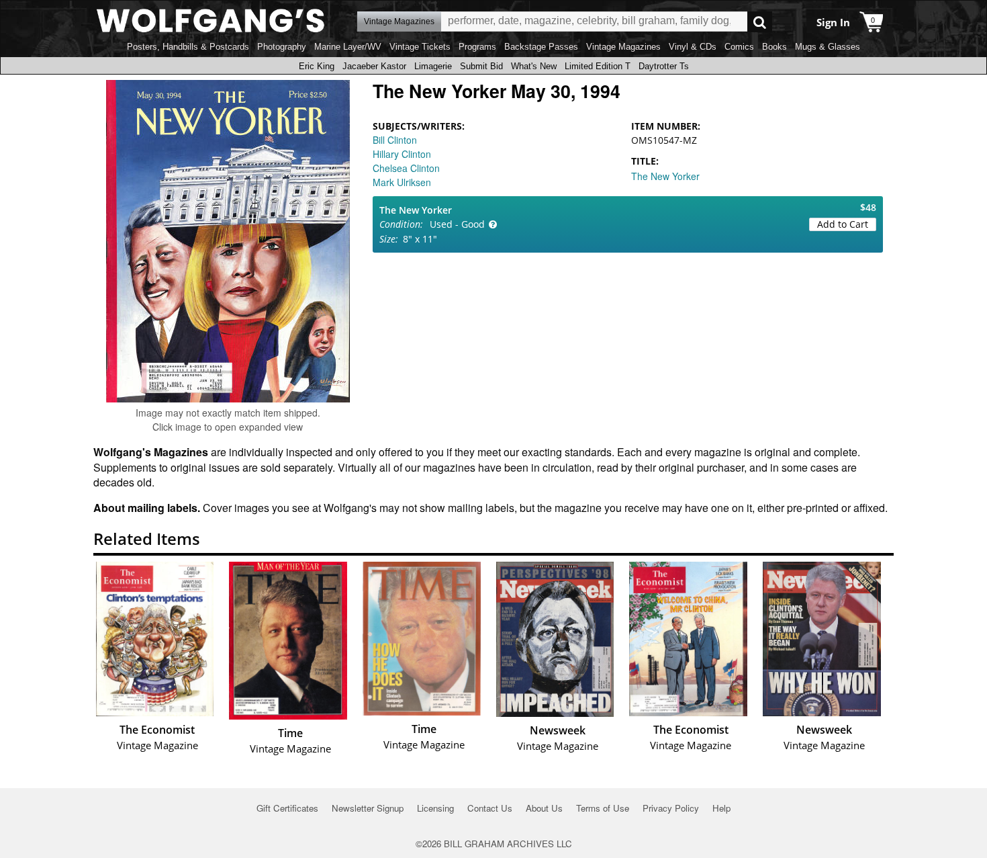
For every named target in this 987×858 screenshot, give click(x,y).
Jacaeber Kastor (374, 66)
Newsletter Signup (368, 808)
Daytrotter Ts (664, 66)
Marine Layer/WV (347, 47)
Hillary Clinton (402, 154)
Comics (739, 47)
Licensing (435, 808)
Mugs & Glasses (827, 47)
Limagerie (433, 66)
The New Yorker (665, 176)
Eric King (316, 66)
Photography (281, 47)
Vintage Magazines (623, 47)
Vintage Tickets (420, 47)
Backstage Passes (541, 47)
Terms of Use (602, 808)
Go (759, 21)
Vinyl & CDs (692, 47)
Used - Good (457, 224)
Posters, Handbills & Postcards (188, 47)
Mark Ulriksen (402, 182)
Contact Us (489, 808)
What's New (534, 66)
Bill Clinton (395, 139)
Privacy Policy (671, 808)
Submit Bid (481, 66)
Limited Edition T (597, 66)
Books (774, 47)
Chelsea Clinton (406, 168)
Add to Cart (842, 224)
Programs (477, 47)
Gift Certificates (287, 808)
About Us (544, 808)
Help (721, 808)
